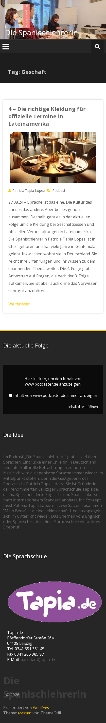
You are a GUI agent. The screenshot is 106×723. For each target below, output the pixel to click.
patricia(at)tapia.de (37, 659)
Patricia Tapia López (28, 190)
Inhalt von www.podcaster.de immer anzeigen (55, 395)
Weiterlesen (19, 304)
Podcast (58, 190)
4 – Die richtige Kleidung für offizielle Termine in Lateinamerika (47, 116)
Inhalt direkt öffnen (83, 406)
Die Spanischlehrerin (41, 32)
